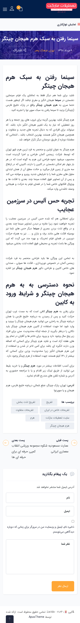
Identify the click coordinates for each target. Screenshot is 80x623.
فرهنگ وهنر (41, 50)
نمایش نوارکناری (67, 24)
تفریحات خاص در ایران (56, 410)
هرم (32, 418)
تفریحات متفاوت (24, 410)
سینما (58, 100)
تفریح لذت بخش (26, 402)
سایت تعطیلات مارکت (57, 418)
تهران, (51, 50)
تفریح (49, 402)
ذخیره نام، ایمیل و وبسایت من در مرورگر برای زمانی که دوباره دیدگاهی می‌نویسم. (40, 529)
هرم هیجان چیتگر (59, 426)
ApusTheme (36, 617)
